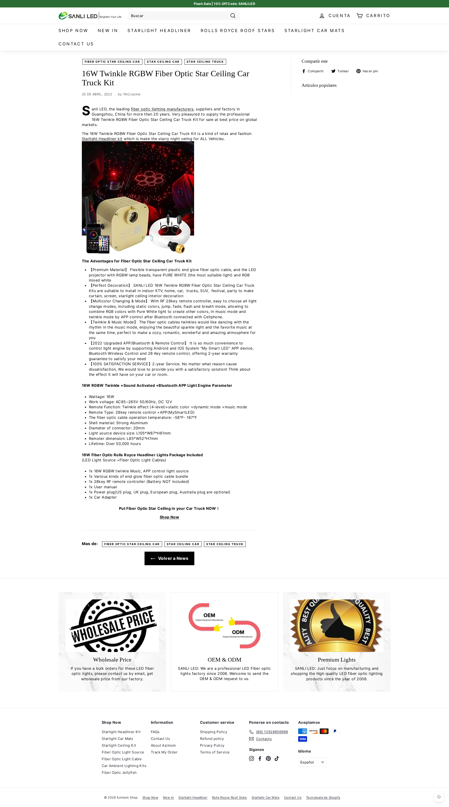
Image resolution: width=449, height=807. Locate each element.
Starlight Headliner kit (102, 138)
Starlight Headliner (159, 30)
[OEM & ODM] (224, 626)
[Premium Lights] (337, 625)
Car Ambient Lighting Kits (124, 766)
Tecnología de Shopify (323, 797)
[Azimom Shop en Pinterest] (268, 758)
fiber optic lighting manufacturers (162, 109)
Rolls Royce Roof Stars (238, 30)
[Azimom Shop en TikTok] (276, 758)
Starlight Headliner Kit (121, 732)
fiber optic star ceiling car (112, 61)
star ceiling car (163, 61)
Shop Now (73, 30)
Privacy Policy (212, 745)
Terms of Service (215, 752)
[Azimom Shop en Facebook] (259, 758)
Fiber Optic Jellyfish (119, 772)
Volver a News (172, 558)
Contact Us (76, 43)
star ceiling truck (205, 61)
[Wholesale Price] (112, 625)
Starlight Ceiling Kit (119, 745)
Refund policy (212, 738)
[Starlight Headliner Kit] (138, 252)
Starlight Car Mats (314, 30)
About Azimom (163, 745)
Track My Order (164, 752)
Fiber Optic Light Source (123, 752)
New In (108, 30)
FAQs (155, 732)
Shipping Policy (213, 732)
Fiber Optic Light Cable (122, 759)
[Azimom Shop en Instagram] (251, 758)
